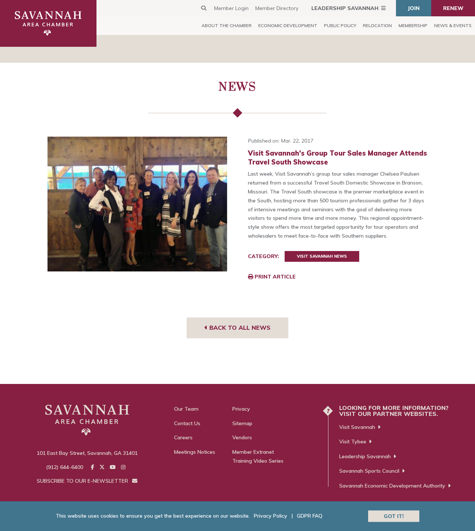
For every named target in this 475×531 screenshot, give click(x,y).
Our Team (186, 408)
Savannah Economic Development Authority (392, 485)
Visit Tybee (352, 441)
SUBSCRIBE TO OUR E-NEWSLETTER (83, 481)
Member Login (231, 8)
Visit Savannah (357, 427)
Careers (183, 437)
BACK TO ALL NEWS (239, 327)
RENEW (453, 8)
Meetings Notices (194, 452)
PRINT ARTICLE (274, 276)
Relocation (377, 25)
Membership (413, 25)
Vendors (242, 437)
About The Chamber (227, 25)
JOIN (414, 8)
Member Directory (276, 8)
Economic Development (287, 25)
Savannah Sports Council (369, 471)
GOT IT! (394, 515)
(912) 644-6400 (64, 467)
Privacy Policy (270, 515)
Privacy (241, 408)
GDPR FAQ (309, 515)
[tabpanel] (137, 204)
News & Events (453, 25)
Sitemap (242, 423)
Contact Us (187, 423)
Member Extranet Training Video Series (258, 456)
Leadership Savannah (345, 8)
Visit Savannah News (322, 256)
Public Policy (340, 25)
